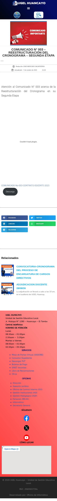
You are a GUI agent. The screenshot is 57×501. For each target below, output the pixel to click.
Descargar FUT (18, 361)
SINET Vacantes (19, 367)
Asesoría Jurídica (20, 386)
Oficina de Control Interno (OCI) (27, 389)
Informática (18, 402)
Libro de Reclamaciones (23, 371)
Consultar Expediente (22, 358)
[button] (28, 8)
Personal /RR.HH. (21, 399)
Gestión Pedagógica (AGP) (25, 396)
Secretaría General (21, 405)
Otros (14, 374)
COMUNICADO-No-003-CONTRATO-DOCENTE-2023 (25, 185)
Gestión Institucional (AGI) (25, 392)
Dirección (17, 383)
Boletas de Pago (19, 364)
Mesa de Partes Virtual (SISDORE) (27, 355)
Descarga (10, 191)
